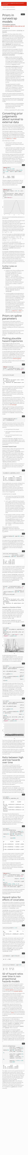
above (12, 1012)
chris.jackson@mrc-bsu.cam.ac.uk (13, 26)
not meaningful (13, 404)
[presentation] (7, 37)
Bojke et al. (9, 138)
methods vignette (17, 358)
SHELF (14, 138)
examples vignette (18, 991)
